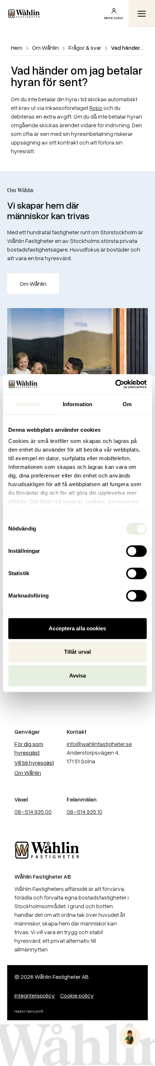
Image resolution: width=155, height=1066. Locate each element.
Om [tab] (127, 404)
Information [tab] (77, 404)
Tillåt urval (77, 652)
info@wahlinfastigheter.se (99, 743)
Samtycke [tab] (27, 404)
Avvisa (77, 675)
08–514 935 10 (84, 811)
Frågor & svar (84, 47)
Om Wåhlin (45, 47)
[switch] (136, 551)
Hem (16, 47)
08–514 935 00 (33, 811)
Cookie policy (77, 995)
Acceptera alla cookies (77, 628)
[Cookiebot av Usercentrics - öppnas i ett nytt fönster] (115, 384)
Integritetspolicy (34, 995)
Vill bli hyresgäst (34, 762)
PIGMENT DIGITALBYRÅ (29, 1011)
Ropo (95, 107)
